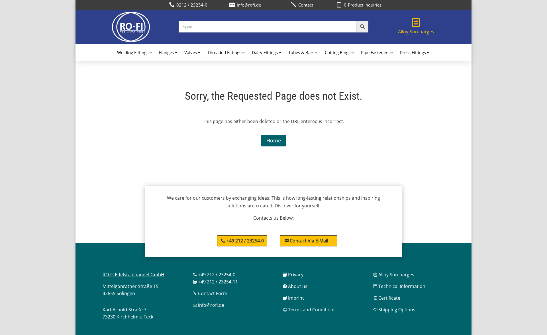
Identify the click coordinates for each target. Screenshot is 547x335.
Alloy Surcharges (393, 274)
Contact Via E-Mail (306, 241)
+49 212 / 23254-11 (215, 282)
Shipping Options (394, 310)
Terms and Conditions (309, 310)
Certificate (386, 298)
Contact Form (210, 293)
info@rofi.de (208, 305)
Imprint (293, 298)
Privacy (293, 274)
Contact (302, 5)
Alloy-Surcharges (416, 31)
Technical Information (399, 286)
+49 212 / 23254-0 (245, 241)
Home (273, 140)
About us (295, 286)
